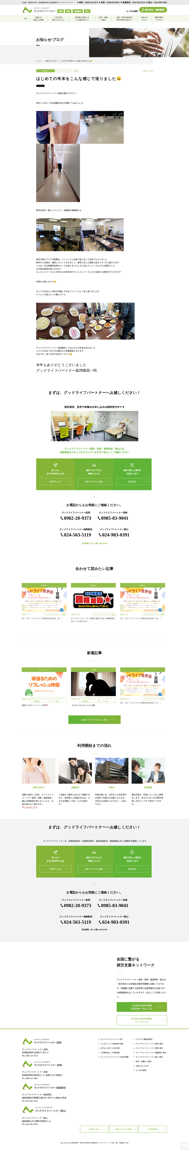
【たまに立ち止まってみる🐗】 (83, 705)
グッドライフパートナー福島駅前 (39, 700)
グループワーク (44, 670)
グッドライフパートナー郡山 (58, 700)
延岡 (60, 11)
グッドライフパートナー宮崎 (55, 614)
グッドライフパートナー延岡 (67, 71)
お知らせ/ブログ (51, 61)
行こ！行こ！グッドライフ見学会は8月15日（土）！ (42, 618)
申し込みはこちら (30, 807)
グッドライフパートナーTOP (111, 1039)
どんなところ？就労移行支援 (111, 1043)
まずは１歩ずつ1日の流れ (110, 1048)
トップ (38, 61)
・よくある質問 (131, 11)
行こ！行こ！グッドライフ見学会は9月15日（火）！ (140, 702)
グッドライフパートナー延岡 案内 (149, 1043)
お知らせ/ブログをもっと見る (94, 719)
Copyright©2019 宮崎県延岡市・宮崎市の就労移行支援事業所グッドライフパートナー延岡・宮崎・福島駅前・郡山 (94, 1143)
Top (25, 18)
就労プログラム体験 (94, 481)
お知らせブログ (144, 18)
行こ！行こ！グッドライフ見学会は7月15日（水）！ (140, 618)
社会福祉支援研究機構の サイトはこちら (142, 1020)
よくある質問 (141, 1070)
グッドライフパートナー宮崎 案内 (149, 1048)
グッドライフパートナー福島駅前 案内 (151, 1052)
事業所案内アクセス (159, 18)
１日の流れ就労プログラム (58, 18)
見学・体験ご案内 (103, 18)
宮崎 (68, 11)
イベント (143, 670)
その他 (93, 670)
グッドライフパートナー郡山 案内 (149, 1057)
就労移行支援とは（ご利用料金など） (82, 18)
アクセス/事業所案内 (144, 1039)
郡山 (87, 11)
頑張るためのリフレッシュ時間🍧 (35, 705)
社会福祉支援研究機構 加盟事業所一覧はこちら (142, 1007)
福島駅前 (77, 11)
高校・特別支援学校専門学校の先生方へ (124, 18)
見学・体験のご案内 (143, 1061)
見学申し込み (55, 481)
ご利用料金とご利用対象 (110, 1052)
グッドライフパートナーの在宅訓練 (114, 1057)
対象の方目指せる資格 (38, 18)
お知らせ (45, 71)
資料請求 (132, 481)
